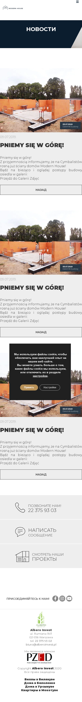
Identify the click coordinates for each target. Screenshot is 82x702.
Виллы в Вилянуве (39, 679)
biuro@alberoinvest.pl (41, 644)
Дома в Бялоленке (39, 683)
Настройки (50, 387)
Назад (41, 190)
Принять (29, 387)
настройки (40, 376)
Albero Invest (43, 668)
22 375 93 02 (43, 641)
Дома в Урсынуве (39, 686)
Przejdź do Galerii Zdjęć (19, 178)
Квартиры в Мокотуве (39, 690)
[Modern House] (13, 8)
